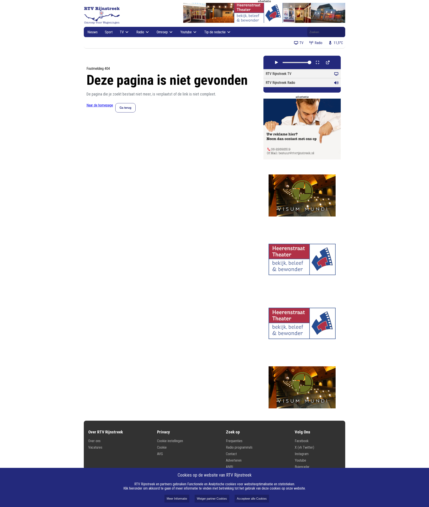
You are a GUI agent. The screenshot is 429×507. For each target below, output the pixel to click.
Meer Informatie (177, 498)
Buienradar (302, 467)
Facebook (302, 441)
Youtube (186, 32)
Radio (140, 32)
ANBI (229, 467)
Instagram (302, 454)
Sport (109, 32)
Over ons (94, 441)
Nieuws (92, 32)
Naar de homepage (99, 105)
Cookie (162, 447)
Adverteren (234, 460)
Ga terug (125, 107)
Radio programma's (239, 447)
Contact (231, 454)
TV (122, 32)
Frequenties (234, 441)
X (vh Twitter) (304, 447)
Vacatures (95, 447)
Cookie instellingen (170, 441)
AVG (160, 454)
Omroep (163, 32)
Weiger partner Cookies (212, 498)
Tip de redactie (215, 32)
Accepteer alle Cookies (252, 498)
